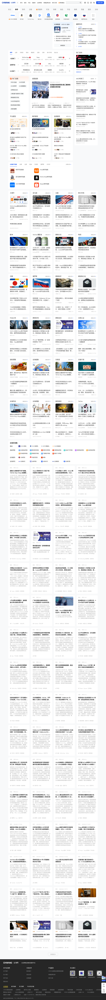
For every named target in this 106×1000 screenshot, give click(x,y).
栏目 (47, 9)
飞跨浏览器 (70, 989)
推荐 (16, 9)
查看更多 (62, 45)
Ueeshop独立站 (89, 989)
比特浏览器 (79, 989)
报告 (89, 9)
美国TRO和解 (6, 994)
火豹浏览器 (99, 989)
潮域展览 (36, 989)
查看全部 (24, 116)
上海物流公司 (17, 994)
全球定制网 (61, 989)
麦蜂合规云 (48, 992)
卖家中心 (24, 59)
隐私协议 (5, 981)
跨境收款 (52, 989)
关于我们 (5, 971)
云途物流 (44, 989)
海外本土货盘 (27, 989)
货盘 (82, 9)
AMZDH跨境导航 (19, 992)
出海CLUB (81, 992)
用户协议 (5, 978)
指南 (75, 9)
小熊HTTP (30, 992)
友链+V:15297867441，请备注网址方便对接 (35, 994)
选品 (61, 9)
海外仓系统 (39, 992)
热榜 (54, 9)
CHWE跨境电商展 (8, 989)
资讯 (21, 2)
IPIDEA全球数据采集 (69, 992)
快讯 (23, 9)
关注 (9, 9)
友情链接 (28, 978)
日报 (30, 9)
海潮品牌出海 (51, 974)
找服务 (34, 2)
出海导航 (18, 989)
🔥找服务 (39, 9)
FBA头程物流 (90, 992)
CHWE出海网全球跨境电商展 (55, 971)
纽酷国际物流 (57, 992)
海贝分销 (50, 978)
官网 (27, 59)
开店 (68, 9)
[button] (69, 58)
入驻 (30, 59)
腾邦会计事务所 (7, 992)
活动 (96, 9)
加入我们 (5, 974)
